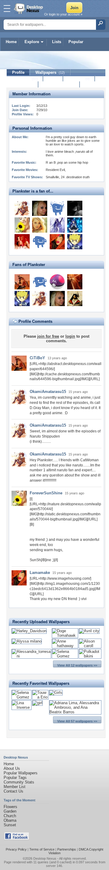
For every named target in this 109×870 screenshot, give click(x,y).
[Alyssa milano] (27, 641)
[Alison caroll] (90, 645)
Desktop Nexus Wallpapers (29, 8)
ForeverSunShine (46, 493)
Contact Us (13, 791)
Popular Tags (15, 777)
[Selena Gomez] (65, 656)
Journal (79, 78)
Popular (75, 41)
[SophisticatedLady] (57, 225)
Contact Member (59, 84)
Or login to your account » (63, 14)
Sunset (10, 825)
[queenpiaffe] (39, 242)
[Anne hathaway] (65, 645)
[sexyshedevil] (22, 242)
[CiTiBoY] (22, 282)
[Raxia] (75, 242)
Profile (18, 72)
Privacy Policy (16, 849)
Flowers (10, 806)
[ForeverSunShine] (22, 225)
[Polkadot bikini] (90, 656)
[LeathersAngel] (75, 208)
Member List (14, 786)
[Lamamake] (57, 242)
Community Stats (19, 782)
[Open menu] (7, 8)
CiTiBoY (37, 358)
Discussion (22, 84)
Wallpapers (50, 72)
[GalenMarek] (75, 298)
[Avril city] (89, 631)
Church (10, 816)
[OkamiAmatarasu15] (22, 208)
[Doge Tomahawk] (65, 635)
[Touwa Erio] (40, 697)
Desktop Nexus (44, 858)
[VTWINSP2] (75, 282)
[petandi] (57, 208)
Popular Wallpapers (21, 773)
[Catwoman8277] (39, 225)
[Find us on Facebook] (16, 838)
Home (11, 41)
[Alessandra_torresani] (31, 656)
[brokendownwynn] (39, 282)
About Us (12, 768)
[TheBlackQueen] (75, 225)
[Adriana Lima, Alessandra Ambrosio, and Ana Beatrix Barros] (75, 712)
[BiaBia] (39, 208)
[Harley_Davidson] (29, 631)
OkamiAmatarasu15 (48, 391)
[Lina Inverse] (21, 707)
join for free (48, 336)
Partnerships (66, 849)
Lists (56, 41)
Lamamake (40, 572)
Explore (32, 41)
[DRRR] (57, 282)
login (70, 336)
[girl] (37, 703)
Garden (10, 811)
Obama (10, 820)
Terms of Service (41, 849)
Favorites (25, 78)
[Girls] (56, 692)
